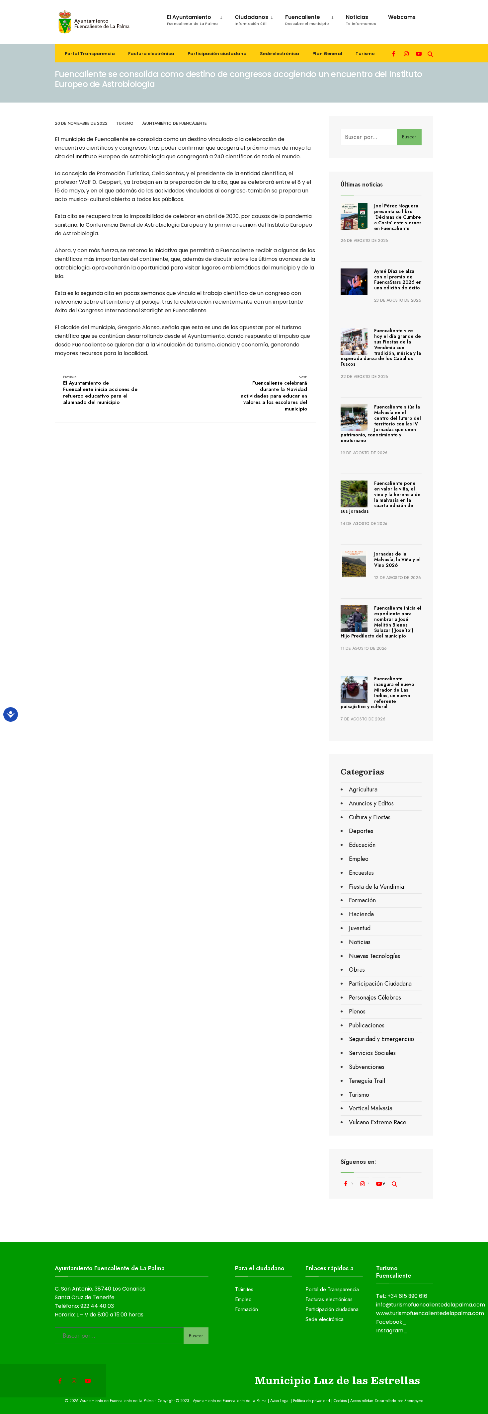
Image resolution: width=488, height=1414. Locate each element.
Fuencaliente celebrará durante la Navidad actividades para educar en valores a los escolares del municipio (274, 393)
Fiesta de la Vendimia (376, 886)
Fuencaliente (307, 19)
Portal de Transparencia (332, 1289)
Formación (362, 900)
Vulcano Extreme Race (377, 1122)
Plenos (357, 1011)
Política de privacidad (311, 1401)
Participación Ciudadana (380, 983)
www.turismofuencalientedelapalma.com (430, 1313)
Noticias (361, 19)
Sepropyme (413, 1401)
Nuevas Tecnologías (374, 956)
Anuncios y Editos (371, 803)
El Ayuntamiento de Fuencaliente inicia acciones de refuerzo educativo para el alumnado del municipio (100, 390)
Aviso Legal (279, 1401)
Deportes (361, 831)
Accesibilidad (362, 1401)
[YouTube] (418, 53)
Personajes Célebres (375, 997)
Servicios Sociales (372, 1053)
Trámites (244, 1289)
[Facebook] (394, 53)
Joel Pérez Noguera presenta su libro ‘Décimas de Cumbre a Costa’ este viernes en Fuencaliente (398, 216)
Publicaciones (366, 1025)
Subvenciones (366, 1067)
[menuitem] (191, 19)
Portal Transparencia (90, 53)
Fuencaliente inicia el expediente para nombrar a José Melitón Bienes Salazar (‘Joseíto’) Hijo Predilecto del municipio (381, 622)
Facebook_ (391, 1322)
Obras (357, 969)
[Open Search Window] (430, 53)
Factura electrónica (151, 53)
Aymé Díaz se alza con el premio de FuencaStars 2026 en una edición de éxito (398, 279)
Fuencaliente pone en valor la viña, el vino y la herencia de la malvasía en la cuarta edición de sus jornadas (381, 497)
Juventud (359, 928)
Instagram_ (392, 1330)
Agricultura (363, 789)
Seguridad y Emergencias (382, 1039)
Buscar (409, 136)
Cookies (340, 1401)
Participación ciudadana (217, 53)
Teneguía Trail (367, 1081)
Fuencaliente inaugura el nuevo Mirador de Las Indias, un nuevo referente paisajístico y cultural (377, 692)
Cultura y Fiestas (369, 817)
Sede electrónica (279, 53)
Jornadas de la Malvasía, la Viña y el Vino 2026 (397, 559)
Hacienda (361, 914)
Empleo (358, 859)
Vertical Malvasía (370, 1108)
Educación (362, 845)
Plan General (327, 53)
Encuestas (361, 872)
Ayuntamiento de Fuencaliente (174, 123)
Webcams (402, 17)
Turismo (365, 53)
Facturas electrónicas (329, 1299)
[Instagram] (406, 53)
